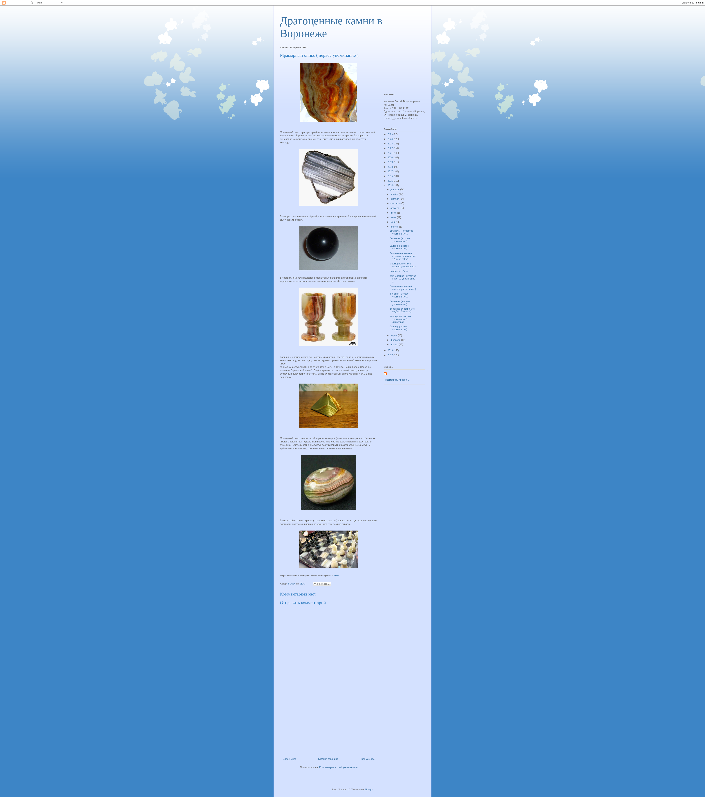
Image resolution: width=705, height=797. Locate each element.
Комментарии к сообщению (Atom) (338, 767)
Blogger (369, 789)
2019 (390, 162)
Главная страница (328, 759)
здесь (336, 576)
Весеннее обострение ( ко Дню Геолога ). (402, 310)
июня (394, 217)
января (395, 344)
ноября (395, 194)
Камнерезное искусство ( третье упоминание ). (403, 279)
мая (393, 222)
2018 (390, 167)
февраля (396, 340)
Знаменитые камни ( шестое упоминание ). (403, 288)
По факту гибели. (399, 271)
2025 (390, 134)
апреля (395, 226)
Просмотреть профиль (396, 379)
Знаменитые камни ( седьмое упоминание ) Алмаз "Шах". (403, 256)
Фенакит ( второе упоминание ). (399, 295)
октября (395, 198)
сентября (396, 203)
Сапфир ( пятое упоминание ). (399, 328)
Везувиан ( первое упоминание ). (400, 303)
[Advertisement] (328, 721)
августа (395, 208)
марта (394, 335)
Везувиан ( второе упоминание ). (400, 240)
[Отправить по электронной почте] (315, 584)
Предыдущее (367, 759)
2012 (390, 355)
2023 (390, 143)
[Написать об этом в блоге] (318, 584)
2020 (390, 157)
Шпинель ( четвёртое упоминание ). (401, 232)
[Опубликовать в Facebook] (325, 584)
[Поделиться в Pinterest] (329, 584)
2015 (390, 180)
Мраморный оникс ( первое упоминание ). (403, 265)
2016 (390, 176)
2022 (390, 148)
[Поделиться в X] (322, 584)
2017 (390, 171)
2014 (390, 185)
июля (394, 212)
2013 (390, 350)
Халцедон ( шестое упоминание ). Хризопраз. (400, 319)
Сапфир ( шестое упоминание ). (399, 247)
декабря (395, 189)
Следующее (289, 759)
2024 (390, 139)
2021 (390, 153)
